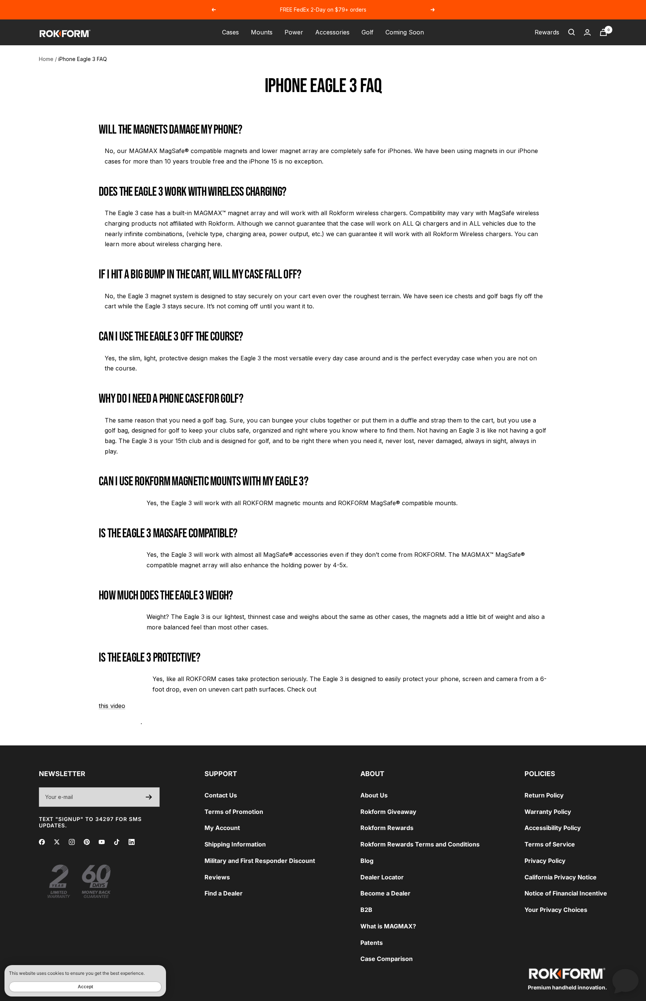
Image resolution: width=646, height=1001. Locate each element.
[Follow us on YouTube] (102, 842)
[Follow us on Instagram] (72, 842)
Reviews (217, 877)
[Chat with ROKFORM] (625, 980)
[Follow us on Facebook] (42, 842)
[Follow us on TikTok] (117, 842)
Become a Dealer (385, 893)
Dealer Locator (382, 877)
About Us (374, 795)
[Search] (571, 32)
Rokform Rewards (386, 827)
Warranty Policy (548, 811)
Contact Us (220, 795)
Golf (367, 32)
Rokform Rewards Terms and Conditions (420, 844)
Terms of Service (550, 844)
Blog (366, 860)
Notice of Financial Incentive (566, 893)
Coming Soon (404, 32)
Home (46, 59)
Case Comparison (386, 958)
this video (112, 705)
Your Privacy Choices (556, 909)
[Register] (149, 797)
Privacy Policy (545, 860)
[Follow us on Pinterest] (87, 842)
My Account (222, 827)
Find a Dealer (223, 893)
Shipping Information (235, 844)
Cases (230, 32)
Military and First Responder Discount (259, 860)
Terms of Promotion (233, 811)
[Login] (587, 32)
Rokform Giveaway (388, 811)
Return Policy (544, 795)
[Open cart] (603, 32)
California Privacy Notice (561, 877)
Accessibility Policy (553, 827)
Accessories (332, 32)
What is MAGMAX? (388, 926)
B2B (366, 909)
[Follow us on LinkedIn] (132, 842)
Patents (371, 942)
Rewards (547, 32)
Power (293, 32)
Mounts (262, 32)
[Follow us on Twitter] (57, 842)
